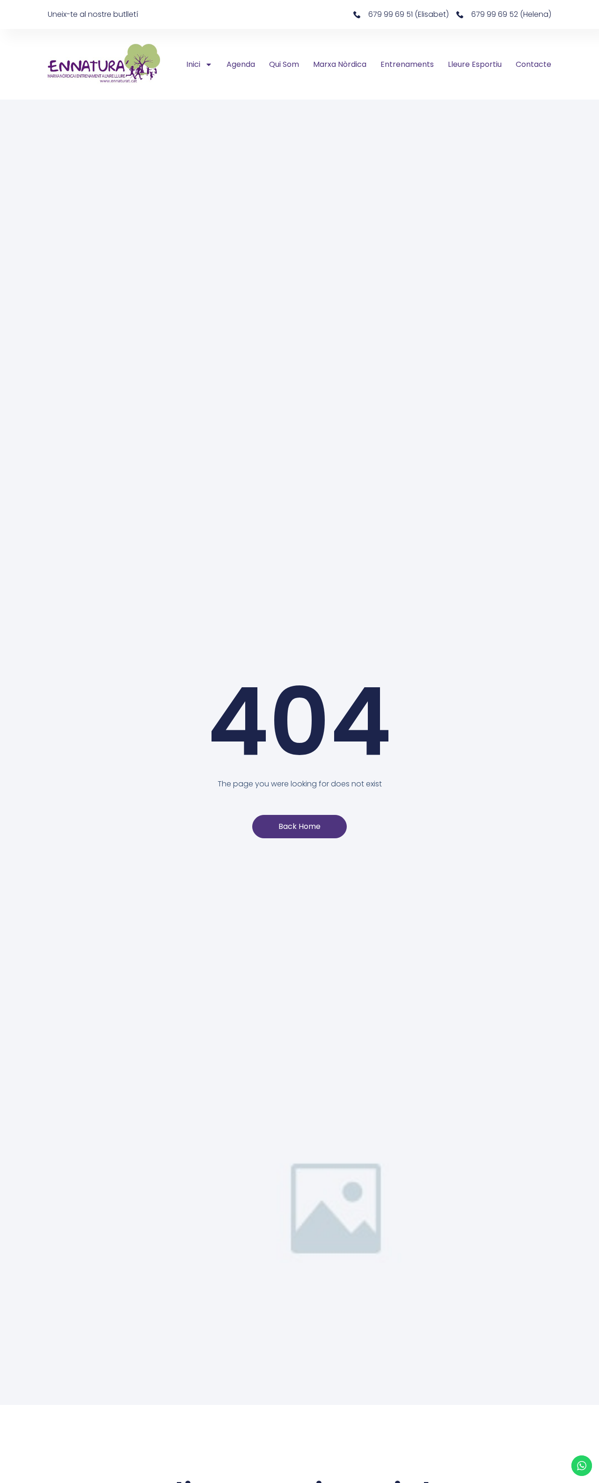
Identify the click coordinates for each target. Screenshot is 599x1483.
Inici (193, 64)
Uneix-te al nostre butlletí (93, 14)
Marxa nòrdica (339, 64)
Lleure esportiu (475, 64)
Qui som (284, 64)
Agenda (240, 64)
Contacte (533, 64)
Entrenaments (407, 64)
